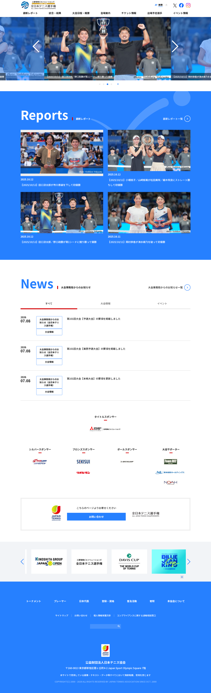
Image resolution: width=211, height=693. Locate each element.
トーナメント (33, 601)
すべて (48, 303)
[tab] (49, 303)
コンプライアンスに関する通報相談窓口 (136, 615)
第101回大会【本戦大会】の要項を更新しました (93, 378)
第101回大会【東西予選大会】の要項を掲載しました (96, 349)
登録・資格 (108, 601)
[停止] (182, 576)
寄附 (152, 601)
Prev (24, 562)
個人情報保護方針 (102, 615)
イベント (162, 303)
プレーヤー (60, 601)
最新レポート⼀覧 (173, 118)
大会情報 (105, 303)
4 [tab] (111, 84)
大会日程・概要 (81, 13)
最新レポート (30, 13)
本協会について (176, 601)
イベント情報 (180, 13)
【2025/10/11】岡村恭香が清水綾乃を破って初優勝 (136, 242)
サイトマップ (61, 615)
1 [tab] (100, 84)
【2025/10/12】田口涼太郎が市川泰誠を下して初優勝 (50, 185)
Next (187, 562)
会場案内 (105, 13)
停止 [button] (118, 84)
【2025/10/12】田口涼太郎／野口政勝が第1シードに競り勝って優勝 (59, 242)
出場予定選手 (154, 13)
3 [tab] (107, 84)
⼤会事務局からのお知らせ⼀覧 (165, 287)
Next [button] (175, 52)
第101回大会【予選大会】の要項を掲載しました (93, 319)
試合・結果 (55, 13)
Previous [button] (35, 52)
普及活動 (132, 601)
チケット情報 (128, 13)
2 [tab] (103, 84)
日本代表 (84, 601)
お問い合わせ (96, 517)
